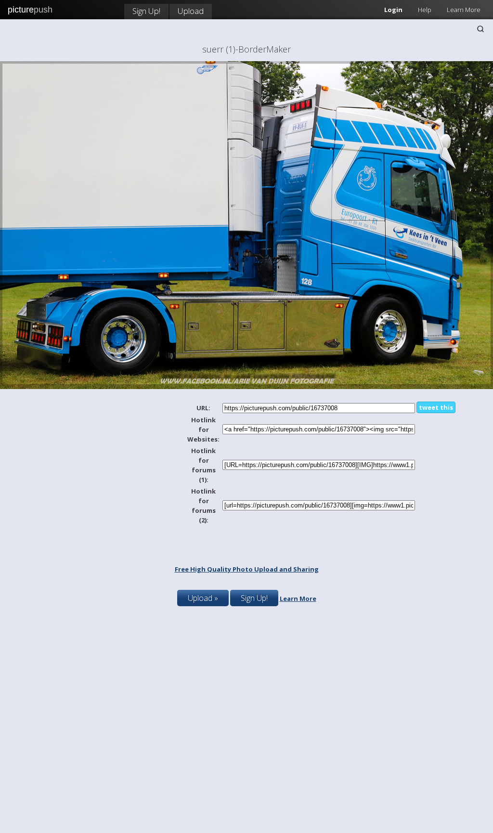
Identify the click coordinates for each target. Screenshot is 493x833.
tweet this (436, 407)
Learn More (463, 9)
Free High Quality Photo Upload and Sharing (247, 569)
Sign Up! (146, 10)
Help (424, 9)
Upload (191, 10)
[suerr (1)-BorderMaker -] (246, 386)
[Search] (480, 29)
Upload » (203, 598)
